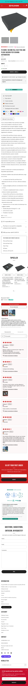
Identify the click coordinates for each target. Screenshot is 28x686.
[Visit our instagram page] (5, 653)
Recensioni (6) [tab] (8, 332)
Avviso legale (4, 599)
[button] (4, 46)
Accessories (4, 619)
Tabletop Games (4, 615)
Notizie (2, 593)
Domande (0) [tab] (20, 332)
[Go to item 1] (5, 313)
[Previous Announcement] (2, 1)
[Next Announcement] (26, 1)
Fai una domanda (14, 307)
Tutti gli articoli (4, 588)
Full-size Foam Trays (7, 243)
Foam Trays (5, 245)
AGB (2, 601)
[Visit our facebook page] (1, 653)
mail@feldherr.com (5, 640)
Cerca (2, 595)
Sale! (2, 632)
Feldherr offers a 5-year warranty (8, 586)
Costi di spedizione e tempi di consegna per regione (12, 80)
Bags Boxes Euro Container (7, 626)
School (2, 621)
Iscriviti (14, 682)
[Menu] (1, 5)
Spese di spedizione (12, 60)
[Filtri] (2, 336)
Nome (3, 538)
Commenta (4, 550)
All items (5, 248)
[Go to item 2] (12, 313)
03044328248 (4, 643)
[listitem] (14, 1)
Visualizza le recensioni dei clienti (10, 518)
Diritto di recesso (5, 603)
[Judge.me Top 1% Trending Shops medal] (20, 495)
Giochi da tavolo (5, 617)
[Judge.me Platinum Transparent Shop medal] (14, 495)
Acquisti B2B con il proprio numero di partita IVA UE (13, 584)
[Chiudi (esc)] (26, 670)
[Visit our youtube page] (11, 653)
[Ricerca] (23, 5)
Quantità (3, 63)
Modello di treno (5, 630)
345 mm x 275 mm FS (8, 250)
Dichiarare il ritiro (6, 607)
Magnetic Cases (4, 623)
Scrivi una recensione (14, 304)
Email (3, 544)
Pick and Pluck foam (8, 241)
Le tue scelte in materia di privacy (8, 597)
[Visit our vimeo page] (8, 653)
